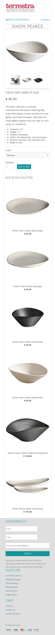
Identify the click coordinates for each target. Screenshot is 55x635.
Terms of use (11, 590)
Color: (8, 150)
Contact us (10, 609)
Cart (47, 6)
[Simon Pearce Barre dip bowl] (28, 51)
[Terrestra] (20, 8)
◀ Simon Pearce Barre (17, 19)
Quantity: (10, 162)
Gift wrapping (12, 583)
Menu (41, 6)
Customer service (13, 575)
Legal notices (11, 594)
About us (9, 606)
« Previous (45, 19)
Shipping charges (13, 579)
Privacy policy (12, 587)
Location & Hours (13, 613)
